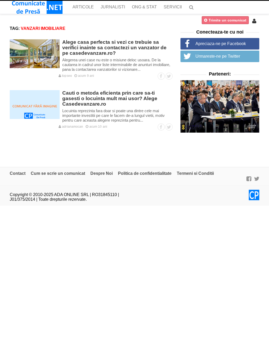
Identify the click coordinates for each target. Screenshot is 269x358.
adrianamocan (72, 126)
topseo (66, 76)
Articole (83, 7)
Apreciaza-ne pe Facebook (220, 43)
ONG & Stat (144, 7)
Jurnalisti (113, 7)
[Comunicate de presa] (36, 7)
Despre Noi (101, 173)
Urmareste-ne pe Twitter (217, 56)
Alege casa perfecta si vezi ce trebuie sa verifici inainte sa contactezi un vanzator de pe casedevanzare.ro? (114, 47)
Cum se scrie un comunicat (58, 173)
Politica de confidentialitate (145, 173)
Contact (17, 173)
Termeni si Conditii (195, 173)
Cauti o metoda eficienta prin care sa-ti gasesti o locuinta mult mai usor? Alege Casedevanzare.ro (109, 98)
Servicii (173, 7)
